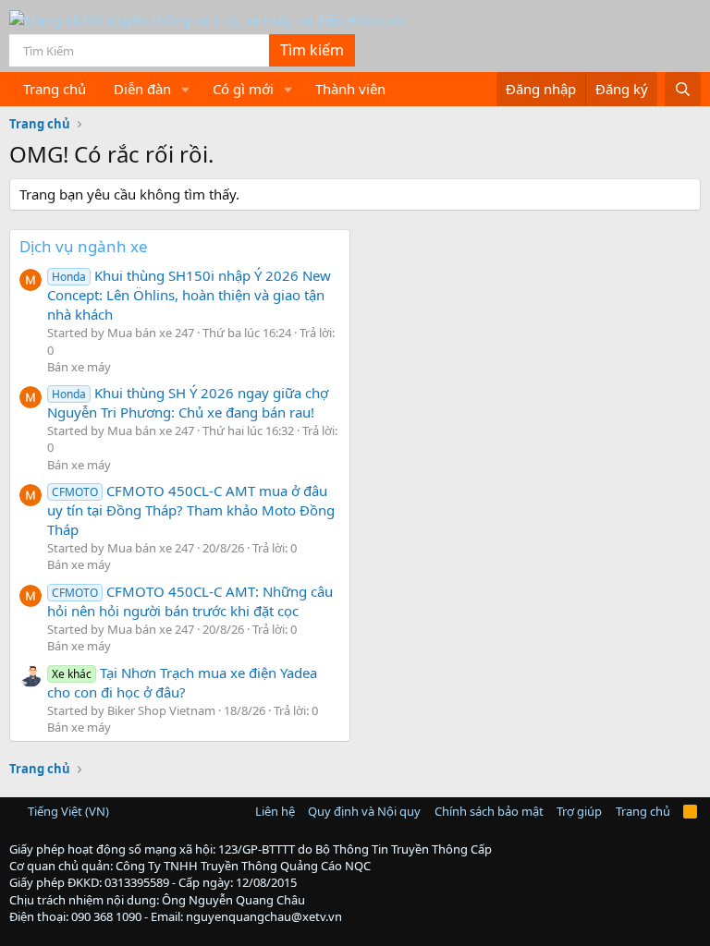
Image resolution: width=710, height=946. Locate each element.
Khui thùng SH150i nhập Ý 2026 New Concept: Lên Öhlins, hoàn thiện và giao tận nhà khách (189, 294)
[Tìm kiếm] (683, 89)
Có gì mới (243, 88)
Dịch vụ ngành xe (83, 246)
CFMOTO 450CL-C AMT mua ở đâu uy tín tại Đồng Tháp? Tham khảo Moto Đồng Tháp (191, 510)
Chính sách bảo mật (489, 811)
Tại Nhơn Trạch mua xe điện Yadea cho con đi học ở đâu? (182, 682)
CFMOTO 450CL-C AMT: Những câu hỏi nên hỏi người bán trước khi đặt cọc (190, 601)
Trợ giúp (579, 811)
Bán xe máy (79, 366)
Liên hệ (275, 811)
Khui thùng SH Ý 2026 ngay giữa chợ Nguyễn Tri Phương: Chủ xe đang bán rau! (187, 402)
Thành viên (350, 88)
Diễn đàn (142, 88)
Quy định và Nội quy (364, 811)
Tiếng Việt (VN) (67, 811)
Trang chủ (54, 88)
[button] (186, 89)
